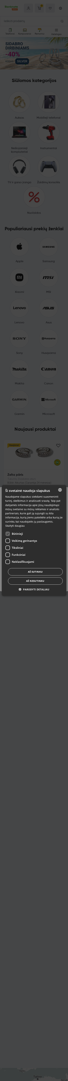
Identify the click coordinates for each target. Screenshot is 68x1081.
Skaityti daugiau (15, 525)
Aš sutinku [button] (35, 571)
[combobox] (60, 490)
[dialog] (34, 540)
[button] (34, 589)
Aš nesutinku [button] (35, 580)
